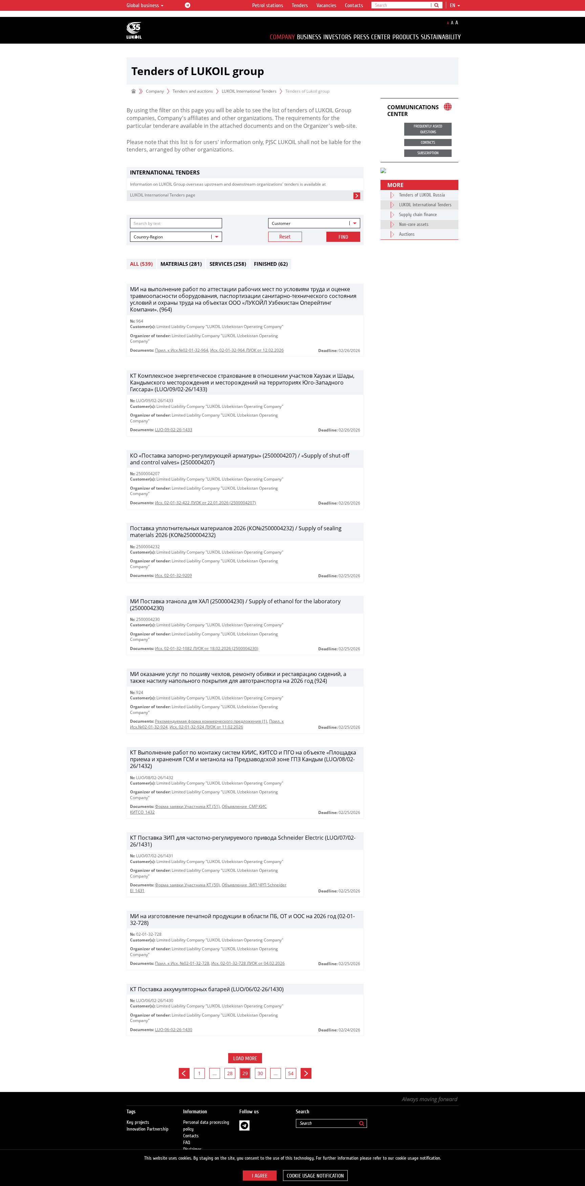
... (215, 1073)
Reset (285, 237)
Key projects (138, 1122)
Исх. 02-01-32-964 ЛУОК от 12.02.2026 (247, 350)
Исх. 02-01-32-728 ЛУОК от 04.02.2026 (248, 963)
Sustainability (441, 37)
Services (228, 263)
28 (230, 1073)
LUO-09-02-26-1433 (173, 429)
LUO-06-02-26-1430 (173, 1029)
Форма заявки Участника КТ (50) (187, 884)
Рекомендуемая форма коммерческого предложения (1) (211, 721)
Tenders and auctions (193, 91)
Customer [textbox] (281, 223)
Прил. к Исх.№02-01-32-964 (181, 350)
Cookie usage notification (315, 1176)
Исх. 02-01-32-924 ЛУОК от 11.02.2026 (206, 726)
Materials (181, 263)
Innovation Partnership (148, 1129)
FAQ (186, 1142)
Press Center (371, 37)
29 (245, 1073)
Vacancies (326, 5)
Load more (245, 1058)
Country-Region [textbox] (148, 237)
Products (405, 37)
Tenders (300, 5)
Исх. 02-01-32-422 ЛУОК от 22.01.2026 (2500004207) (205, 502)
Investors (337, 37)
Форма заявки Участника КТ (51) (187, 806)
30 (260, 1073)
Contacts (354, 5)
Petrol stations (267, 5)
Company (282, 37)
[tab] (245, 172)
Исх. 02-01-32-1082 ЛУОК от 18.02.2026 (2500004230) (206, 648)
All (141, 263)
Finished (271, 263)
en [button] (453, 5)
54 (291, 1073)
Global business (143, 5)
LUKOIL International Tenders (249, 91)
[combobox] (314, 223)
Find (343, 237)
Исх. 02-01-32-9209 (173, 575)
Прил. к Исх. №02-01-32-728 (182, 963)
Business (309, 37)
